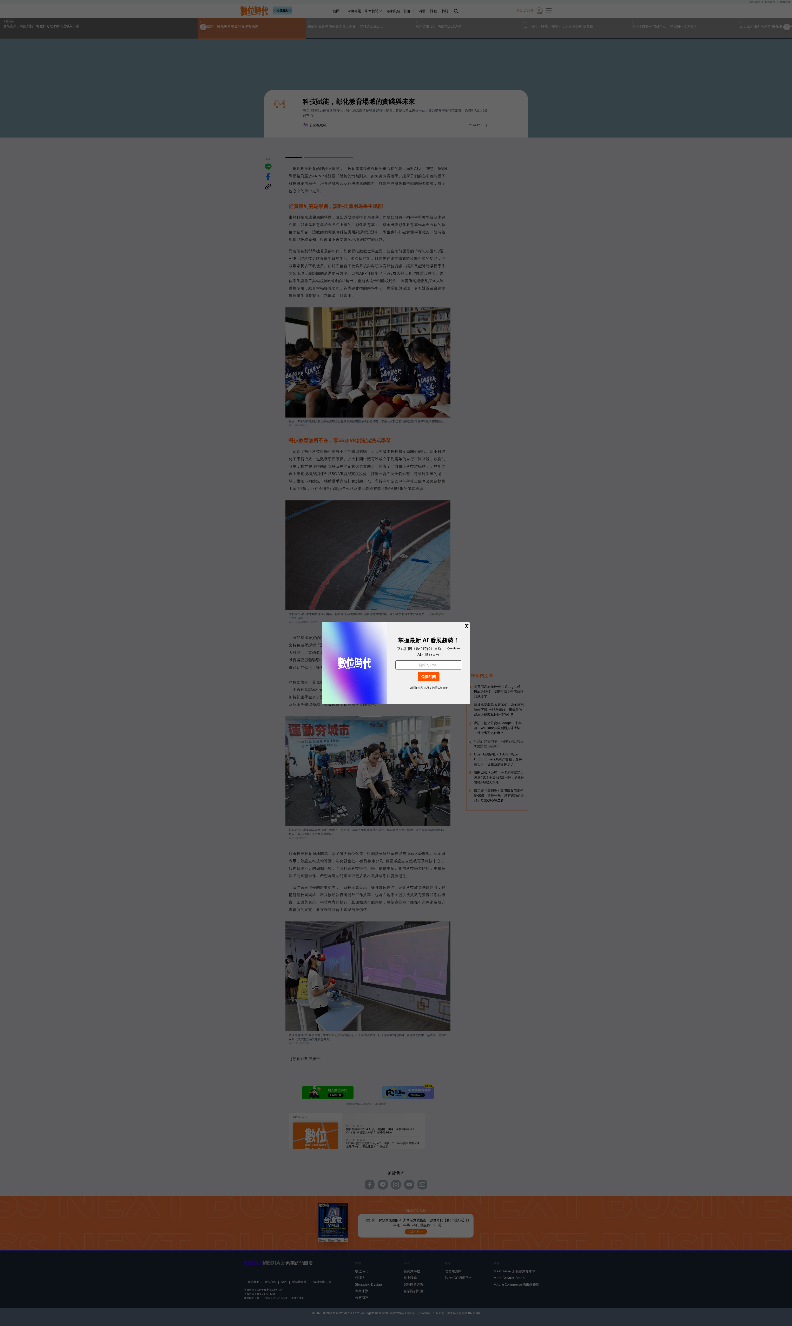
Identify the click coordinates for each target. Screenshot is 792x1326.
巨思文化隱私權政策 (436, 687)
